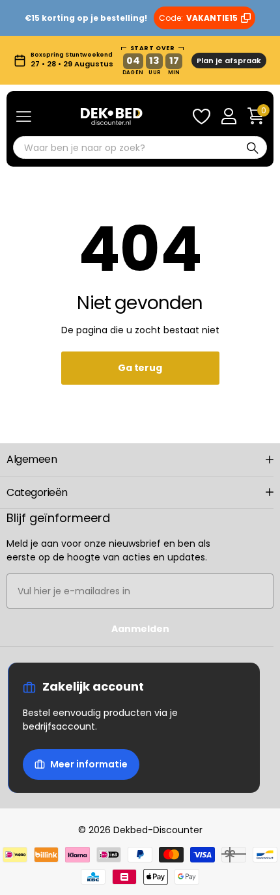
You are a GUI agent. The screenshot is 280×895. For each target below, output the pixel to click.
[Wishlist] (201, 116)
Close (140, 459)
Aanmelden (140, 628)
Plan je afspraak (229, 60)
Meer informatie (89, 764)
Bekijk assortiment (23, 116)
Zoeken (252, 147)
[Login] (228, 116)
